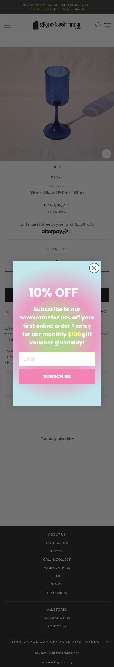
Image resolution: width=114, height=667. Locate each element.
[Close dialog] (94, 268)
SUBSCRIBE (57, 376)
